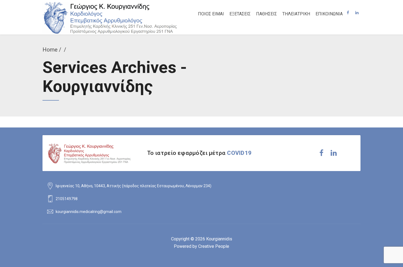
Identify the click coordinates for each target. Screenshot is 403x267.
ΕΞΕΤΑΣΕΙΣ (240, 13)
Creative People (213, 246)
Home (50, 49)
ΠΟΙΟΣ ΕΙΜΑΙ (211, 13)
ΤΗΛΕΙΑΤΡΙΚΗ (296, 13)
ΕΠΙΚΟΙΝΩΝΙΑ (329, 13)
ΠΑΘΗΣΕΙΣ (266, 13)
